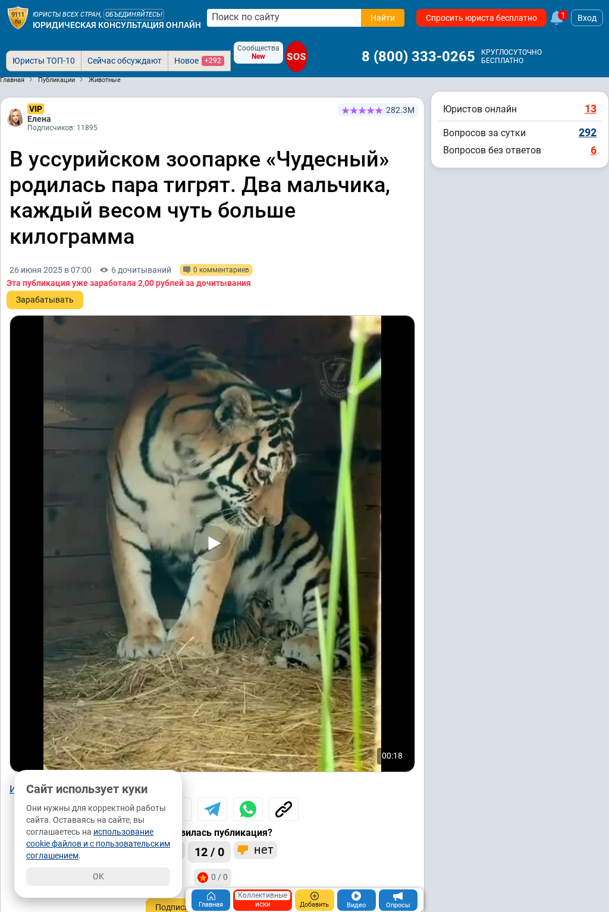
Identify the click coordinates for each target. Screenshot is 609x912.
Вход (587, 18)
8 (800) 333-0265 (418, 56)
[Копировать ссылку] (284, 809)
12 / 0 (209, 852)
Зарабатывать (45, 299)
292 (588, 132)
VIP (35, 109)
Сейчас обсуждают (124, 60)
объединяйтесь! (133, 14)
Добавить (314, 904)
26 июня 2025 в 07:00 (51, 270)
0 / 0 (219, 877)
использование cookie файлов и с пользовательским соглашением (98, 843)
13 (591, 108)
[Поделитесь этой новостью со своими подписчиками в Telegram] (212, 809)
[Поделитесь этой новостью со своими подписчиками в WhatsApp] (248, 809)
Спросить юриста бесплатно (481, 18)
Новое (197, 60)
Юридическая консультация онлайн (117, 25)
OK (98, 876)
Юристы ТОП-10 (43, 60)
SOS (296, 56)
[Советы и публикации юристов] (18, 18)
